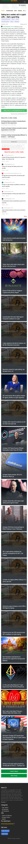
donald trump (9, 10)
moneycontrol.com (9, 182)
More (25, 216)
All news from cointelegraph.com (18, 113)
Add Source (5, 831)
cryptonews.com (8, 155)
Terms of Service (7, 815)
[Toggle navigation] (25, 1)
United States (6, 21)
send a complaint (5, 149)
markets (20, 10)
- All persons (4, 809)
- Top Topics (4, 807)
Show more (14, 141)
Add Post (4, 834)
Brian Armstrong (6, 19)
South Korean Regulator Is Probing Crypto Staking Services (13, 193)
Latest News (14, 771)
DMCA (4, 819)
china (15, 10)
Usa (13, 19)
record (24, 10)
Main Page (14, 775)
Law (12, 21)
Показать (3, 802)
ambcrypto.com (8, 208)
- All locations (5, 811)
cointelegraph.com (9, 164)
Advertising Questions (7, 823)
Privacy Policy (6, 817)
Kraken (17, 21)
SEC (18, 19)
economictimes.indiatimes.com (12, 173)
